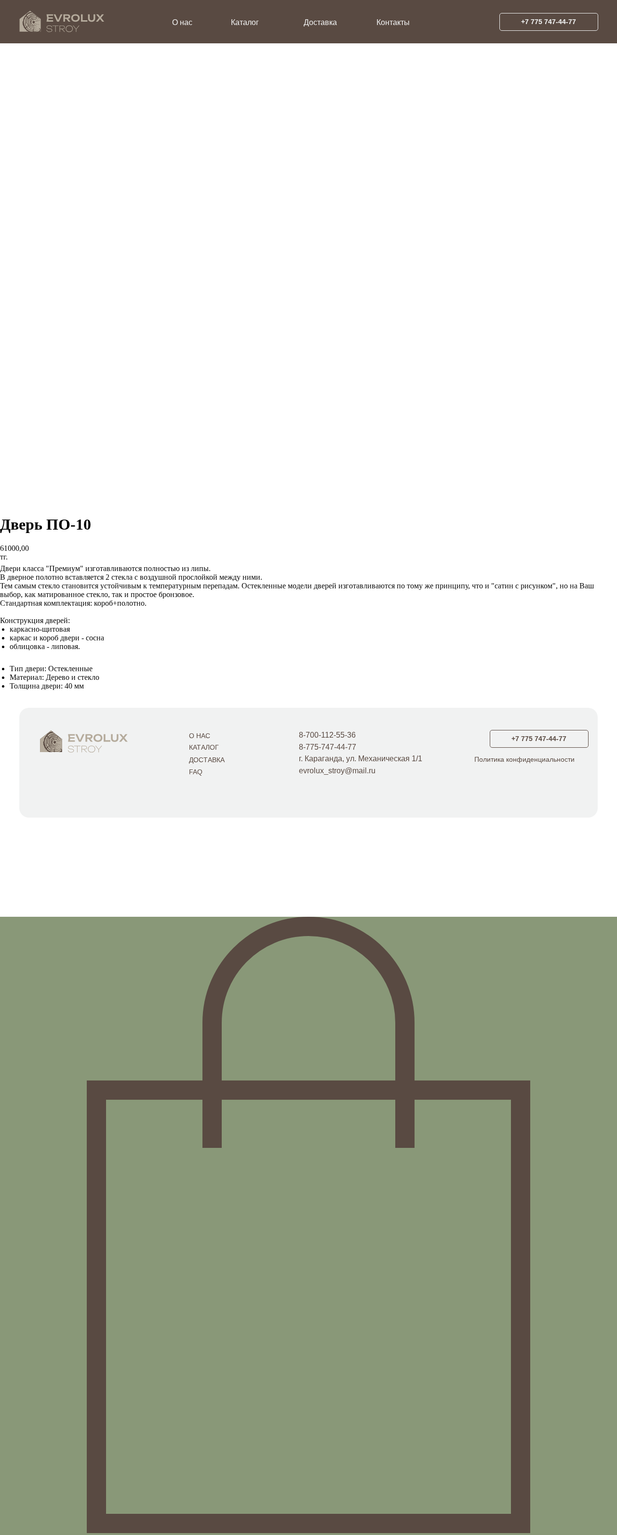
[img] (81, 741)
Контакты (393, 22)
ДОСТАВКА (207, 760)
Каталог (245, 22)
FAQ (195, 772)
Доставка (320, 22)
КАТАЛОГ (204, 747)
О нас (182, 22)
